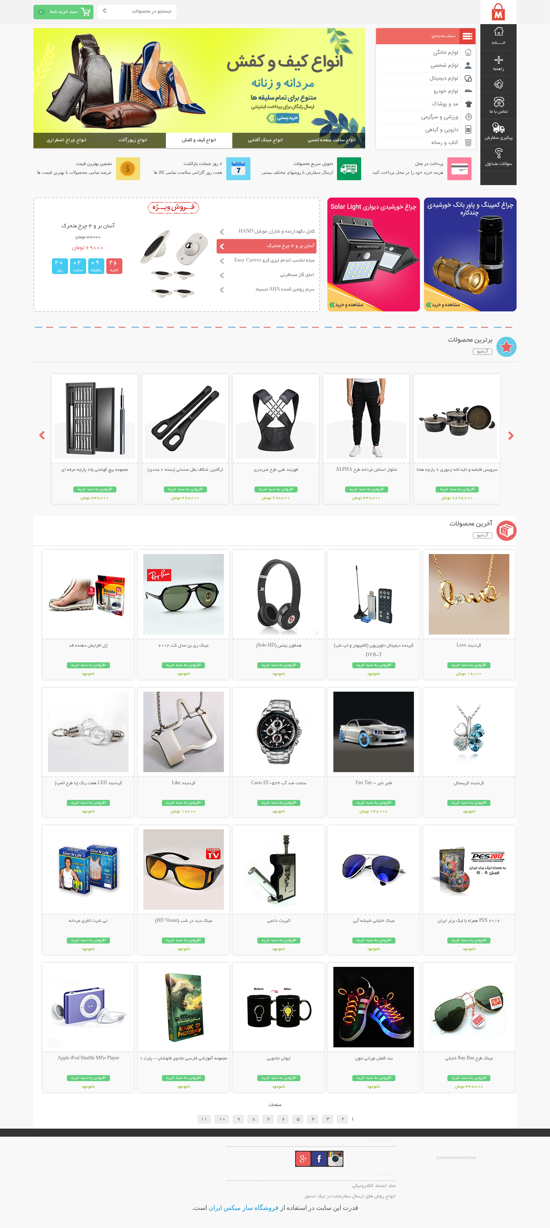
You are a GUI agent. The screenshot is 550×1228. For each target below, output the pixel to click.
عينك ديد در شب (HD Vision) (183, 921)
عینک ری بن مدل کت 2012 (183, 645)
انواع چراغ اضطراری (67, 140)
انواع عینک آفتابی (265, 140)
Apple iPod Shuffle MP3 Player (88, 1058)
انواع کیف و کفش (199, 140)
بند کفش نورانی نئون (374, 1058)
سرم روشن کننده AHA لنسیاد (284, 289)
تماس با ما (499, 111)
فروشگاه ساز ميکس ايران (244, 1207)
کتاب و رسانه (444, 142)
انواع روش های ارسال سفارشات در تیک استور (350, 1196)
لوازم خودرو (446, 91)
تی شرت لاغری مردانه (88, 921)
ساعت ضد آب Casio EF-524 (278, 783)
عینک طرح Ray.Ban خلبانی (469, 1058)
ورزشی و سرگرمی (439, 117)
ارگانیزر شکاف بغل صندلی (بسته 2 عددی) (185, 470)
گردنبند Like (183, 783)
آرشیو (482, 351)
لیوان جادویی (278, 1058)
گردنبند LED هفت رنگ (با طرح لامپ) (88, 783)
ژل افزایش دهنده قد (88, 645)
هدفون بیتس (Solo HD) (279, 645)
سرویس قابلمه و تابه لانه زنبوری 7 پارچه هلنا (457, 470)
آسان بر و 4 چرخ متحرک (290, 246)
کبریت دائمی (278, 921)
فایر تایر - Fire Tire (374, 783)
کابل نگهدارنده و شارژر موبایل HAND (276, 231)
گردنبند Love (469, 645)
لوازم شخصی (444, 65)
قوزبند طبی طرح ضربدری (276, 470)
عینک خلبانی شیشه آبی (374, 921)
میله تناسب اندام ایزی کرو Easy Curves (274, 260)
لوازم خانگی (445, 52)
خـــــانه (498, 43)
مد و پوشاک (445, 104)
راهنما (498, 69)
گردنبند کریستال (469, 783)
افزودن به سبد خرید (457, 489)
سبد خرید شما (63, 11)
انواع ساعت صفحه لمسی (332, 140)
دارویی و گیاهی (441, 130)
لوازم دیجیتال (444, 78)
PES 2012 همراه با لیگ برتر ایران (469, 921)
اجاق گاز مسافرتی (297, 275)
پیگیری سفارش (499, 138)
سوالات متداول (498, 164)
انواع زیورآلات (133, 140)
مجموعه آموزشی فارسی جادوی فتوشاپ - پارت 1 (183, 1058)
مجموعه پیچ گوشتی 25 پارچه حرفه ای (94, 470)
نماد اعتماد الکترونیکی (374, 1186)
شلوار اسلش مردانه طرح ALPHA (366, 470)
